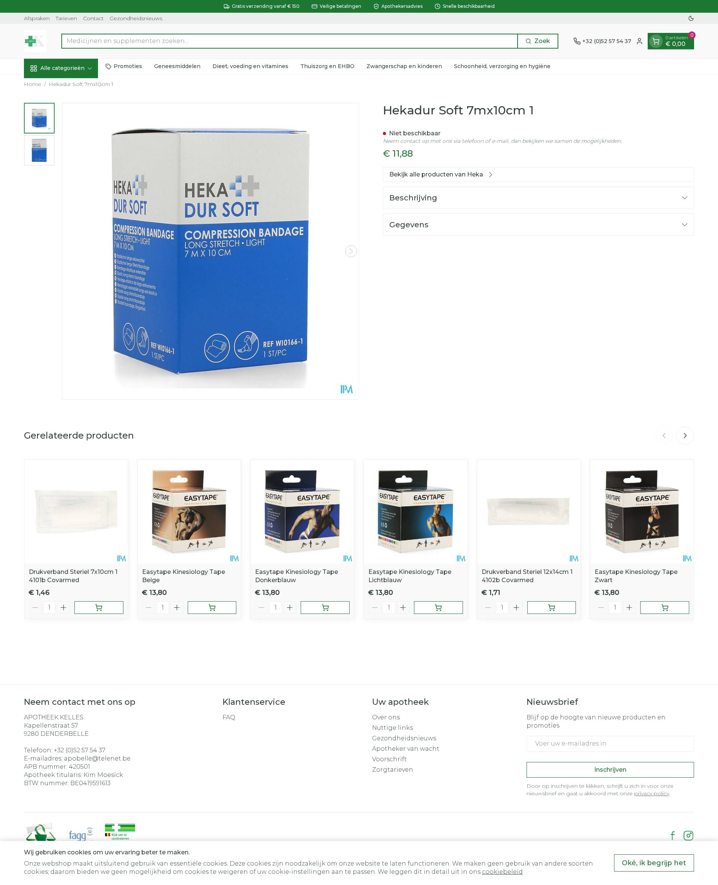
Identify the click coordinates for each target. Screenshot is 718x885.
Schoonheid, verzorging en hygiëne (502, 66)
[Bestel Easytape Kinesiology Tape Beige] (212, 607)
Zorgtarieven (392, 769)
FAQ (229, 717)
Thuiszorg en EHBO (327, 66)
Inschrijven (610, 769)
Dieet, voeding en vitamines (250, 66)
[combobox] (289, 41)
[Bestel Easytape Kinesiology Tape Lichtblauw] (438, 607)
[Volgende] (351, 251)
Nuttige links (392, 727)
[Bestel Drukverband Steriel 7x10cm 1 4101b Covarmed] (98, 607)
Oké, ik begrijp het (654, 863)
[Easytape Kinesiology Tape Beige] (189, 511)
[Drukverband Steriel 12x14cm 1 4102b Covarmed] (529, 511)
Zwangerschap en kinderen (404, 66)
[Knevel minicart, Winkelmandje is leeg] (656, 41)
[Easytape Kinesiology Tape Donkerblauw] (302, 511)
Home (32, 84)
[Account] (639, 41)
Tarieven (66, 18)
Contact (93, 18)
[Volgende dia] (685, 436)
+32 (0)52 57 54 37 (79, 750)
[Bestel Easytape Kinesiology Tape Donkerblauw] (325, 607)
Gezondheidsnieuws (136, 18)
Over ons (386, 717)
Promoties (128, 66)
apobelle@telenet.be (97, 758)
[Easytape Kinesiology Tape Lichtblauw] (415, 511)
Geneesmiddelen (177, 66)
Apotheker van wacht (405, 748)
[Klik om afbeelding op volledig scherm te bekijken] (210, 251)
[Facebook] (672, 835)
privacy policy (651, 793)
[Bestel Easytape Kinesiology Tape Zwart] (664, 607)
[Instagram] (688, 835)
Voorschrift (389, 759)
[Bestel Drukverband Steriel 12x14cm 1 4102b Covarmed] (551, 607)
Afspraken (37, 18)
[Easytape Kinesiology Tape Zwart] (642, 511)
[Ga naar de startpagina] (35, 41)
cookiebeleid (502, 871)
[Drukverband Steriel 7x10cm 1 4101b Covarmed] (76, 511)
